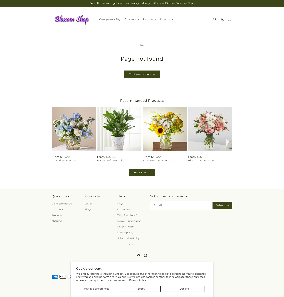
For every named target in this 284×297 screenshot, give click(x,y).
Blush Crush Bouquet (201, 160)
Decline (184, 288)
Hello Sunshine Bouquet (158, 160)
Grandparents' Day (62, 203)
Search (88, 203)
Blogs (87, 209)
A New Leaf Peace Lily (110, 160)
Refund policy (125, 232)
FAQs (120, 203)
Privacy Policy (137, 280)
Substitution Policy (128, 238)
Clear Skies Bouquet (64, 160)
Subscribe (222, 205)
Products (57, 215)
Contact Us (123, 209)
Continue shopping (142, 74)
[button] (132, 19)
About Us (57, 220)
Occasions (57, 209)
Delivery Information (129, 220)
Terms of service (126, 244)
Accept (140, 288)
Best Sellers (142, 172)
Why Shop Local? (127, 215)
